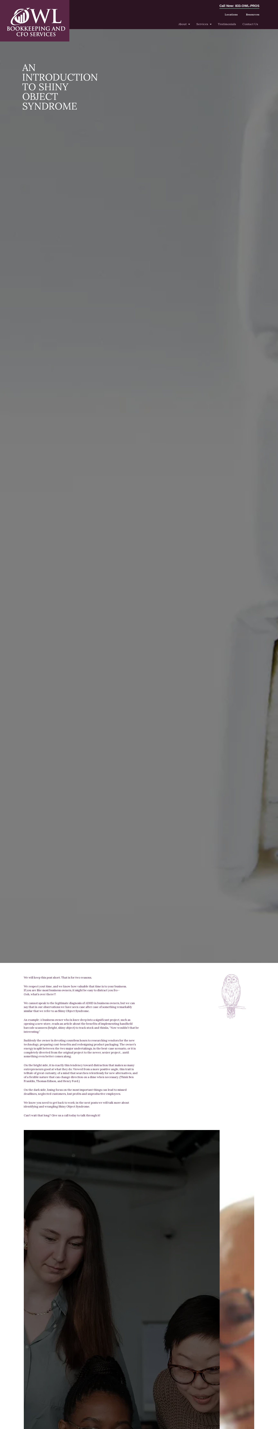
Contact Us (250, 24)
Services (202, 24)
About (182, 24)
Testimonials (227, 24)
